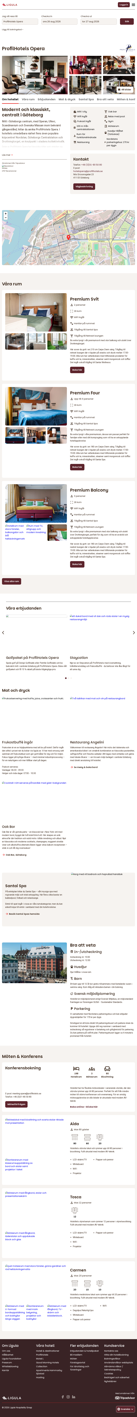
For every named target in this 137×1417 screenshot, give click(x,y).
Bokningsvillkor (112, 1358)
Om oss (6, 1350)
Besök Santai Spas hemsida (24, 913)
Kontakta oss (111, 1350)
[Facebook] (62, 1397)
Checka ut (86, 16)
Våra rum (28, 99)
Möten (73, 1358)
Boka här (77, 369)
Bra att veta (105, 99)
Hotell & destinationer (47, 1350)
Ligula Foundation (11, 1358)
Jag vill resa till (10, 16)
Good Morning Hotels (47, 1362)
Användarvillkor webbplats (118, 1362)
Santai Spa (86, 99)
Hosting (40, 1377)
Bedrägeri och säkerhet (116, 1377)
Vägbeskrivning (84, 186)
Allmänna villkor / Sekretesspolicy (113, 1368)
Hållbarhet (7, 1354)
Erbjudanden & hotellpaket (84, 1350)
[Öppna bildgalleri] (35, 75)
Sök (127, 21)
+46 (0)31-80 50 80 (91, 164)
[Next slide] (134, 633)
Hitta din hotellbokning (116, 1354)
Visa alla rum (11, 581)
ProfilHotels (42, 1354)
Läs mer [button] (6, 155)
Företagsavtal (77, 1362)
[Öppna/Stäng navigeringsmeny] (133, 4)
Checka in (46, 16)
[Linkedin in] (73, 1397)
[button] (68, 237)
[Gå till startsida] (9, 4)
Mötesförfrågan (16, 1104)
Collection (41, 1366)
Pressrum (7, 1362)
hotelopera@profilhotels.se (88, 171)
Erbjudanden (47, 99)
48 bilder (126, 89)
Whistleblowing (10, 1366)
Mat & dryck (67, 99)
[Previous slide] (3, 633)
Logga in (124, 4)
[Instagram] (68, 1397)
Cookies (108, 1373)
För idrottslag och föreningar (79, 1368)
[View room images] (36, 312)
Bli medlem (76, 1354)
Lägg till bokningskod (12, 29)
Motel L (40, 1358)
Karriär (5, 1370)
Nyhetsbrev (110, 1381)
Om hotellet (10, 99)
